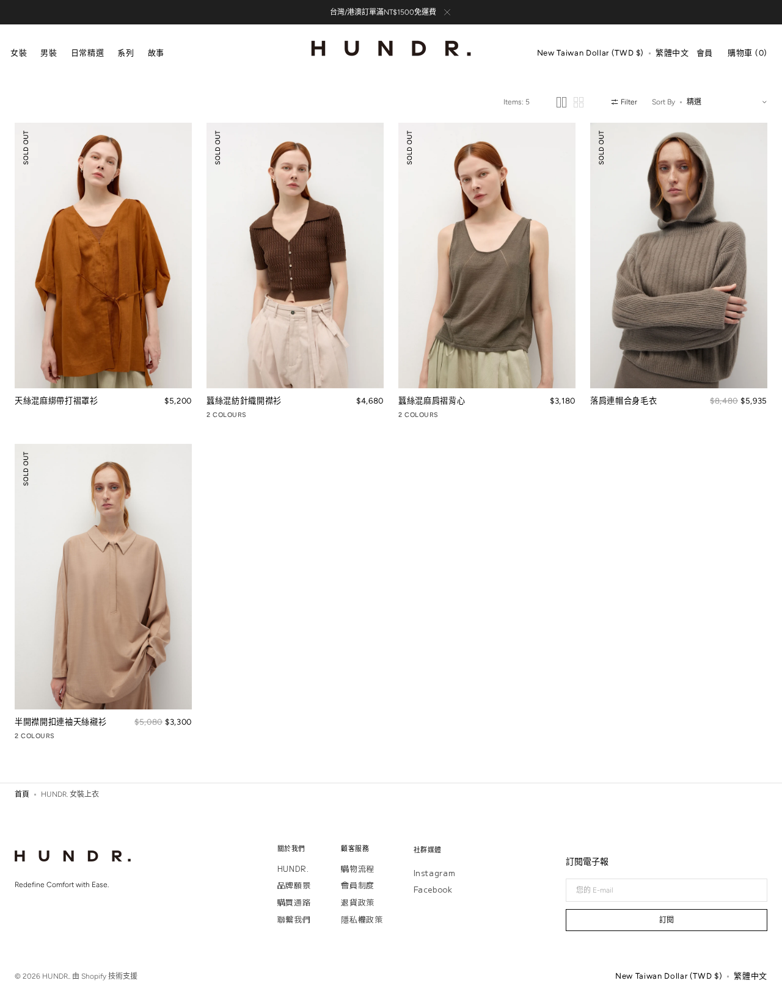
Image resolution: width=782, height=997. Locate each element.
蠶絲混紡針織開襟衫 (244, 400)
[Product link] (103, 272)
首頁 (22, 794)
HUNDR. (293, 869)
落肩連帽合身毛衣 (623, 400)
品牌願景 (294, 885)
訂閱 (666, 920)
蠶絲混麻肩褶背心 (431, 400)
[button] (590, 53)
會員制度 (358, 885)
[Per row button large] (561, 102)
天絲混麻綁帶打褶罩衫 (56, 400)
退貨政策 (358, 902)
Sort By (663, 102)
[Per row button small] (578, 102)
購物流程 (358, 869)
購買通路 (294, 902)
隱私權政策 (361, 919)
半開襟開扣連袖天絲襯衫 (60, 722)
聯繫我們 (294, 919)
